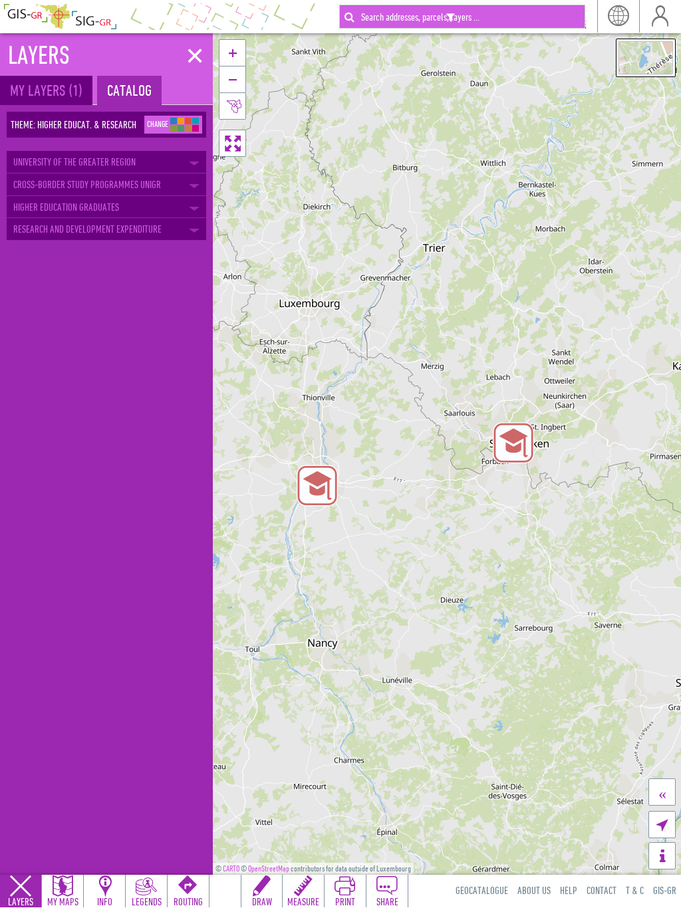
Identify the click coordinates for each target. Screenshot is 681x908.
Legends (147, 901)
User (660, 16)
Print (345, 901)
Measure (303, 901)
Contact (601, 890)
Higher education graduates (66, 207)
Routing (188, 901)
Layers (20, 901)
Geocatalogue (482, 890)
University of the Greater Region (74, 162)
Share (387, 901)
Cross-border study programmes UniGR (87, 184)
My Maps (62, 901)
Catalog (129, 90)
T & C (635, 890)
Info (104, 901)
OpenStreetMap (268, 868)
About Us (534, 890)
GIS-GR (664, 890)
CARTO (231, 868)
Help (568, 890)
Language (618, 16)
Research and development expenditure (87, 229)
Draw (262, 901)
